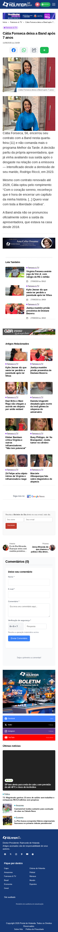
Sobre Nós (18, 929)
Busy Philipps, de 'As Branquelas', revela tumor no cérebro (41, 440)
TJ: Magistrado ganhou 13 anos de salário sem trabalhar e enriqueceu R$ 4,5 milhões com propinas (28, 798)
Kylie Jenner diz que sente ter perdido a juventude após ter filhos (39, 292)
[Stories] (37, 4)
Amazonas (8, 872)
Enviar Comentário (19, 638)
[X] (10, 854)
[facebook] (5, 854)
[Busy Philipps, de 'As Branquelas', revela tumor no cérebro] (41, 424)
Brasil (6, 880)
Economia (8, 884)
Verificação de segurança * (19, 620)
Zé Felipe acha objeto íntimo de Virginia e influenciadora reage (16, 476)
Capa (6, 868)
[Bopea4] (17, 4)
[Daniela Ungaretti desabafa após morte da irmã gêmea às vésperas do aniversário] (41, 388)
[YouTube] (27, 854)
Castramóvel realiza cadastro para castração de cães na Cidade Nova (33, 810)
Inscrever (11, 525)
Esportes (33, 884)
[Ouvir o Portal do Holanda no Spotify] (44, 50)
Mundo (32, 880)
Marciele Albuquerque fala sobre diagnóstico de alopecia (41, 477)
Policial (32, 872)
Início (5, 22)
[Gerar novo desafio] (20, 626)
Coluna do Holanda (37, 868)
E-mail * (11, 589)
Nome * (11, 577)
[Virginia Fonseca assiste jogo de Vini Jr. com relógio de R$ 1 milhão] (14, 272)
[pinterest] (21, 854)
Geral (6, 888)
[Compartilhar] (34, 50)
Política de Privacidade (35, 929)
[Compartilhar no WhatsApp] (24, 50)
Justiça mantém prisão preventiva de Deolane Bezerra (38, 311)
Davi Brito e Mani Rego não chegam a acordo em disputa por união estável (15, 405)
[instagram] (16, 854)
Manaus (33, 876)
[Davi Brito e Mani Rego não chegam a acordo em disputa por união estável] (16, 388)
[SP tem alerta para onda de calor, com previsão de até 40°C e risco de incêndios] (29, 770)
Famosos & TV (16, 22)
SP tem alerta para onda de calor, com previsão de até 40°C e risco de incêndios (28, 785)
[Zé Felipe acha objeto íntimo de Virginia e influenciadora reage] (16, 460)
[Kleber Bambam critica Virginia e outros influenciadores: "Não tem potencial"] (16, 424)
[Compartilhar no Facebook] (13, 50)
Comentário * (13, 601)
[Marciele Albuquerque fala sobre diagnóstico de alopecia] (41, 460)
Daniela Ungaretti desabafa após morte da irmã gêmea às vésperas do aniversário (41, 406)
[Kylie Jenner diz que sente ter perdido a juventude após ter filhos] (14, 290)
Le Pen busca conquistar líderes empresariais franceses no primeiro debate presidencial (34, 822)
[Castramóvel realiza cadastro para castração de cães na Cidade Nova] (7, 808)
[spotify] (32, 854)
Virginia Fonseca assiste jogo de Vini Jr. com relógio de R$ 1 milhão (38, 274)
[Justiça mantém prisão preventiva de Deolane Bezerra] (14, 308)
